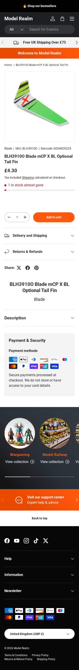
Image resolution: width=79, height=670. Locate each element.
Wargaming (20, 454)
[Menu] (72, 19)
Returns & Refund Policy (18, 659)
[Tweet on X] (18, 267)
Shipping (28, 177)
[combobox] (39, 29)
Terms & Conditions (15, 655)
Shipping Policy (46, 659)
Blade (8, 148)
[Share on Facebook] (27, 267)
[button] (62, 19)
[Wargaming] (20, 433)
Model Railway (55, 454)
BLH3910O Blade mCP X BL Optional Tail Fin (42, 65)
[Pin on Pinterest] (36, 267)
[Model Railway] (55, 433)
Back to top (39, 518)
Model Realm (21, 648)
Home (8, 65)
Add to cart (53, 217)
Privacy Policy (40, 655)
